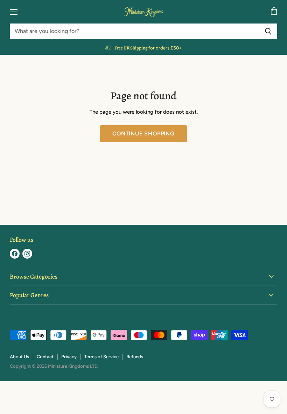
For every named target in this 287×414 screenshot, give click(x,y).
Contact (45, 356)
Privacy (69, 356)
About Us (19, 356)
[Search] (268, 31)
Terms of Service (101, 356)
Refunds (134, 356)
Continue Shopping (143, 133)
